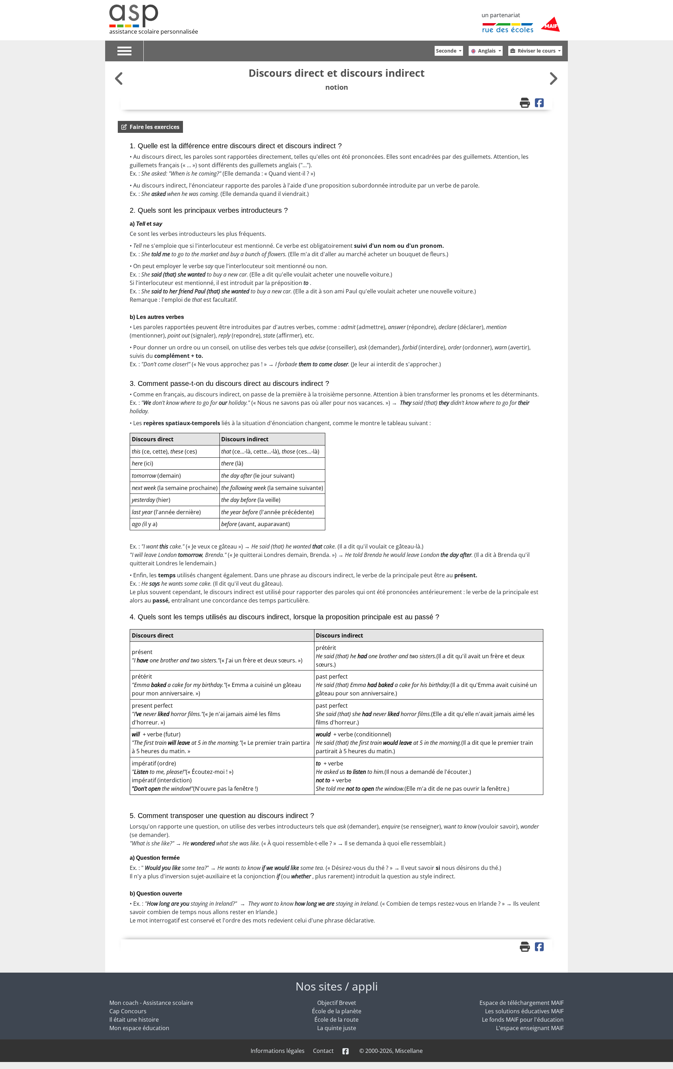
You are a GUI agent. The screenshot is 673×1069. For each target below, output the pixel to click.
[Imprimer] (525, 103)
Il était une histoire (134, 1019)
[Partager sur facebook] (540, 103)
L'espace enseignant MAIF (530, 1028)
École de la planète (336, 1011)
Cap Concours (128, 1011)
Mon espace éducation (139, 1028)
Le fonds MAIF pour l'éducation (523, 1019)
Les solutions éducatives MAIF (524, 1011)
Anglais (487, 50)
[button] (150, 127)
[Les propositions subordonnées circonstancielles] (119, 78)
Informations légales (278, 1051)
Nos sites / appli (336, 986)
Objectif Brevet (336, 1003)
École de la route (336, 1019)
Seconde (447, 50)
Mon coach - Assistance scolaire (151, 1003)
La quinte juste (336, 1028)
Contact (323, 1051)
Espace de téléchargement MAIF (522, 1003)
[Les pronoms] (553, 78)
